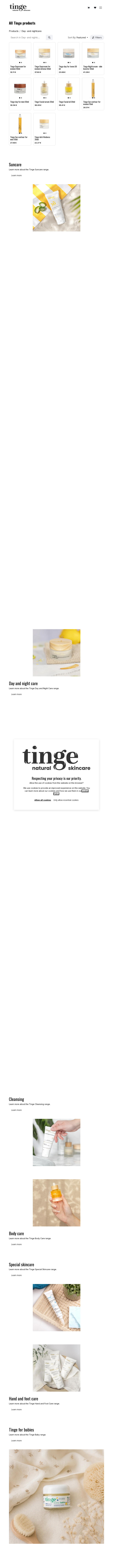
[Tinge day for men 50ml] (20, 88)
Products (13, 31)
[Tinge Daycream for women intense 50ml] (44, 53)
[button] (78, 37)
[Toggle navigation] (100, 8)
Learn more (16, 175)
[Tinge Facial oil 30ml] (69, 88)
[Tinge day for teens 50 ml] (69, 53)
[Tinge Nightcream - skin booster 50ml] (93, 53)
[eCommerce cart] (88, 7)
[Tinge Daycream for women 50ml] (20, 53)
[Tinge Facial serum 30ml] (44, 88)
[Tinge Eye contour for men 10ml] (20, 124)
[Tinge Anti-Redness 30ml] (44, 124)
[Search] (49, 37)
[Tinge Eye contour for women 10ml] (93, 88)
